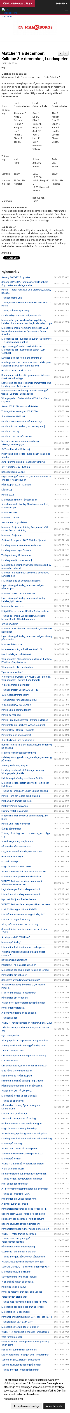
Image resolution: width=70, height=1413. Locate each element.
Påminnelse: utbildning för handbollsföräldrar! (25, 1229)
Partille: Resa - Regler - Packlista (17, 730)
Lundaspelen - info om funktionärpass (21, 545)
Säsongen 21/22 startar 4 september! (20, 1359)
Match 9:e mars (9, 512)
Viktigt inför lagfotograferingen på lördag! (23, 1002)
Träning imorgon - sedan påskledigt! (20, 1369)
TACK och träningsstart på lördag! (18, 1118)
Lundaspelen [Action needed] (16, 560)
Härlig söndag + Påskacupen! (16, 1075)
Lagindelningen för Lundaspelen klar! (20, 889)
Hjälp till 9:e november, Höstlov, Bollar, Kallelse (25, 611)
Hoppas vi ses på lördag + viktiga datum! (22, 1218)
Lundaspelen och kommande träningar (21, 357)
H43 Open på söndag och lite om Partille (22, 778)
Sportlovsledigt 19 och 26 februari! (19, 1276)
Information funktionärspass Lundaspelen (23, 947)
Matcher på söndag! (11, 1143)
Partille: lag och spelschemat (16, 735)
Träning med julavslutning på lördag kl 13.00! (24, 1301)
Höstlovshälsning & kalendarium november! (23, 1173)
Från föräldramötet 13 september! (18, 992)
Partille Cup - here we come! (15, 823)
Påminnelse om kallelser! (14, 975)
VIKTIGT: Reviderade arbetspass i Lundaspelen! (25, 904)
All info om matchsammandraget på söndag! (24, 1188)
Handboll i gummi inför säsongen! (19, 1349)
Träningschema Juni (11, 297)
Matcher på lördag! (11, 942)
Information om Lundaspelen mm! (18, 1198)
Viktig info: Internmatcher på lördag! (19, 924)
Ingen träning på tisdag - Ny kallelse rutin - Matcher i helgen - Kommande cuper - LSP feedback (23, 349)
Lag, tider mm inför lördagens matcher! (21, 851)
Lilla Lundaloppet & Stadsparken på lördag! (23, 1055)
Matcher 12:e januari (11, 535)
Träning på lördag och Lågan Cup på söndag (24, 791)
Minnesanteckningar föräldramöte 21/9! (21, 649)
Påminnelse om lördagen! (14, 997)
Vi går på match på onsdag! (15, 684)
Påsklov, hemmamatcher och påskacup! (22, 1085)
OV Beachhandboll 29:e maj (15, 449)
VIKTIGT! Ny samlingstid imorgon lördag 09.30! (25, 1332)
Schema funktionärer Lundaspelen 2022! (22, 1153)
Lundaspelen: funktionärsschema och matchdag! (26, 1138)
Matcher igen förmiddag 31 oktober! (20, 1327)
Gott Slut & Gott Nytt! (12, 856)
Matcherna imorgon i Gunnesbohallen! (21, 876)
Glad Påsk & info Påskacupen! (16, 1070)
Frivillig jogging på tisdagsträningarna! (21, 580)
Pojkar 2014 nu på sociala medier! (18, 965)
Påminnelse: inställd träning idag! (18, 1246)
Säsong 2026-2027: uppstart (16, 277)
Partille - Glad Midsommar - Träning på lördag (24, 720)
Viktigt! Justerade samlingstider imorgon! (22, 1261)
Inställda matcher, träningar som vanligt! (21, 1291)
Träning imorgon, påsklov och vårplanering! (23, 1256)
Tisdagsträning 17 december (16, 555)
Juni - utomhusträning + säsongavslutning (23, 462)
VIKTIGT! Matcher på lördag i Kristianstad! (22, 1163)
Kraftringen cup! (9, 1060)
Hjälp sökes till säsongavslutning (18, 752)
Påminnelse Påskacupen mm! (16, 846)
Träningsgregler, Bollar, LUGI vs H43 (19, 689)
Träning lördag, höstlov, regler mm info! (21, 1178)
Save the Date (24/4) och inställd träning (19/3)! (25, 1266)
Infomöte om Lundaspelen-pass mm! (20, 894)
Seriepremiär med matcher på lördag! (20, 980)
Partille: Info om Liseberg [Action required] (23, 426)
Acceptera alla (54, 1406)
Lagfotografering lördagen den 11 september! (25, 1354)
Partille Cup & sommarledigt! (16, 710)
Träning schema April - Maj (15, 310)
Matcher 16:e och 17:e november (18, 593)
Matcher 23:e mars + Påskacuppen (19, 499)
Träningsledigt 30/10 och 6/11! (17, 1322)
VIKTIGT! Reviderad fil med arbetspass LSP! (23, 871)
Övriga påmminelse (11, 828)
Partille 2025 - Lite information (16, 436)
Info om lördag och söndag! (16, 919)
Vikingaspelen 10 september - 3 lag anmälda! (24, 1040)
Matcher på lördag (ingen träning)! (19, 1095)
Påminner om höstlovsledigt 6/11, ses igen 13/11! (26, 1317)
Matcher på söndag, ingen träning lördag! (22, 1306)
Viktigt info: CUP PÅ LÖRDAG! (16, 1090)
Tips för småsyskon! (12, 672)
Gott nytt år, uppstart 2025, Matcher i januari (23, 540)
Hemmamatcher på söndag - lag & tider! (22, 1080)
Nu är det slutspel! (10, 861)
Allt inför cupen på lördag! (14, 1203)
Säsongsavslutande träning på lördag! (21, 1364)
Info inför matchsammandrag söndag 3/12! (23, 914)
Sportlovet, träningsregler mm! (17, 841)
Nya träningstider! (10, 1035)
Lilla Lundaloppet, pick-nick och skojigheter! (24, 1065)
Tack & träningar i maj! (12, 1050)
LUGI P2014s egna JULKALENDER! (19, 909)
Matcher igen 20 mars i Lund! (16, 1271)
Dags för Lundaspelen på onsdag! (19, 1128)
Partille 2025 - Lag (10, 431)
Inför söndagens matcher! (14, 1183)
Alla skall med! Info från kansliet (17, 740)
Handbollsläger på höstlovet (16, 654)
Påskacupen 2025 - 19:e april (16, 484)
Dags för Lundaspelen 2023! (16, 866)
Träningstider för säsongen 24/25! (19, 700)
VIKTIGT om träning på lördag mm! (19, 1148)
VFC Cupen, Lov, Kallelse (14, 522)
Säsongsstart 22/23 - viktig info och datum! (23, 1213)
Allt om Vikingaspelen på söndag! (18, 1012)
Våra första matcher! (11, 1337)
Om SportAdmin (9, 624)
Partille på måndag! (11, 715)
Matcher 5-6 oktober (11, 644)
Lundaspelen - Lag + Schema (16, 550)
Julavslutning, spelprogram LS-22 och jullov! (24, 1133)
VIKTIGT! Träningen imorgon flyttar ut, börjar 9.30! (26, 1022)
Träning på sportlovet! (12, 1100)
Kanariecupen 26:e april (13, 472)
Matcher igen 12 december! (15, 1311)
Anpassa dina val (13, 1398)
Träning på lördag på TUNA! (15, 1193)
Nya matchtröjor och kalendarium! (18, 899)
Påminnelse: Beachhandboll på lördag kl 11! (23, 1208)
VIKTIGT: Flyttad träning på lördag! (18, 1234)
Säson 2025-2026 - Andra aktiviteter (19, 406)
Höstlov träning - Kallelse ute (16, 370)
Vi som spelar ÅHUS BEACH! (16, 705)
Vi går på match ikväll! (12, 1168)
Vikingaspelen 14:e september (17, 667)
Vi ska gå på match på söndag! (17, 1281)
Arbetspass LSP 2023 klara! (15, 937)
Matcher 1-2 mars (10, 517)
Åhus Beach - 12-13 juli (13, 416)
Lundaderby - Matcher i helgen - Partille (21, 315)
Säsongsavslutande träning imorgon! (20, 1224)
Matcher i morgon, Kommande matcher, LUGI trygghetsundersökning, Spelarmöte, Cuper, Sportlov (24, 331)
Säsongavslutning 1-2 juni (14, 765)
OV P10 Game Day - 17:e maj (15, 467)
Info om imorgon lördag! (14, 1113)
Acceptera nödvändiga (26, 1406)
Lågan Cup (7, 489)
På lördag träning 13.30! (13, 1286)
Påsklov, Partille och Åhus (14, 806)
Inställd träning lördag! (13, 1007)
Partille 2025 (7, 494)
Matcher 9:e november (12, 606)
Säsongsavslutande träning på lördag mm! (23, 1045)
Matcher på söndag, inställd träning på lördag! (25, 970)
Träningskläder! (9, 1017)
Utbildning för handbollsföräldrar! (18, 1251)
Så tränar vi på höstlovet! (14, 960)
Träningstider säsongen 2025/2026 (19, 411)
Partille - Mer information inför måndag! (21, 421)
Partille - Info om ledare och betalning (20, 796)
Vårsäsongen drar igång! (14, 1296)
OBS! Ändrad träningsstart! (15, 695)
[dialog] (35, 1393)
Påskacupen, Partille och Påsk (16, 801)
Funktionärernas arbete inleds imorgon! (21, 1123)
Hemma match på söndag (14, 811)
